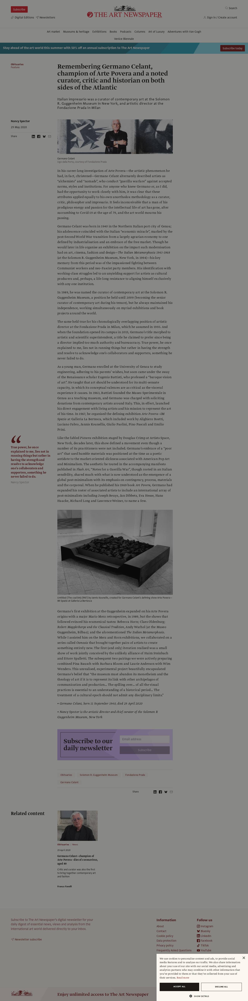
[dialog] (202, 977)
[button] (201, 996)
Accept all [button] (179, 986)
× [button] (243, 958)
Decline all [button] (221, 986)
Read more (183, 977)
